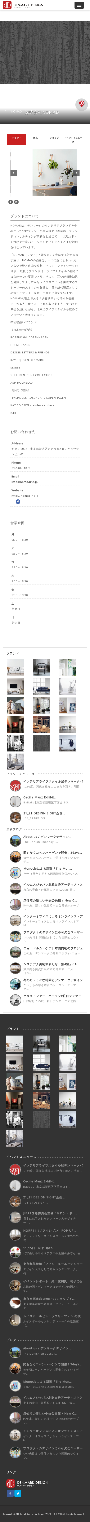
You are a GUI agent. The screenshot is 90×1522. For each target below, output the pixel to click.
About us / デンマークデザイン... (47, 837)
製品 (35, 137)
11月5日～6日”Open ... (39, 1248)
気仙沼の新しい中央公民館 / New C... (50, 900)
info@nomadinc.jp (25, 482)
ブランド (16, 137)
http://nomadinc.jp (25, 496)
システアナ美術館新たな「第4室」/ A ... (51, 964)
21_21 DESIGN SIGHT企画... (44, 813)
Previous (13, 173)
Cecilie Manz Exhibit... (40, 797)
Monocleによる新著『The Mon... (47, 868)
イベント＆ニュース (73, 139)
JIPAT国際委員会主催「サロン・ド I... (50, 1213)
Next (76, 173)
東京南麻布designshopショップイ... (49, 1299)
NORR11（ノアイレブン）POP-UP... (49, 1230)
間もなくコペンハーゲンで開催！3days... (52, 853)
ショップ (54, 137)
